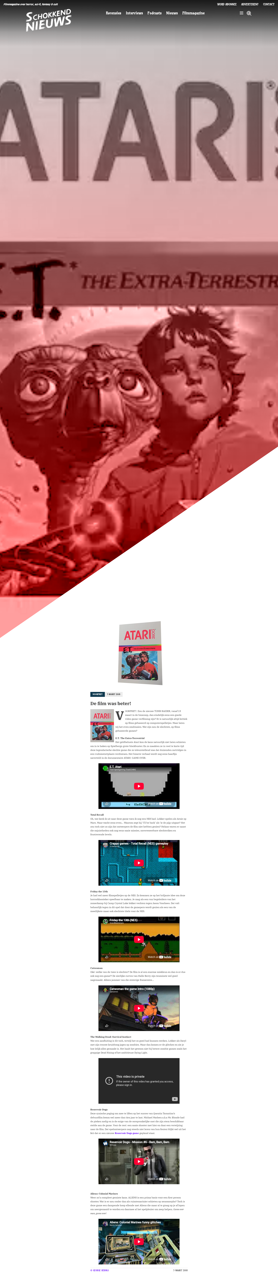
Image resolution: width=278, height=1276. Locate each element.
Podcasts (155, 13)
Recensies (113, 13)
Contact (269, 4)
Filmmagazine (193, 13)
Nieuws (172, 13)
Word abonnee (227, 4)
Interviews (134, 13)
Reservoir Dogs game (127, 1133)
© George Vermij (99, 1270)
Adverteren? (249, 4)
